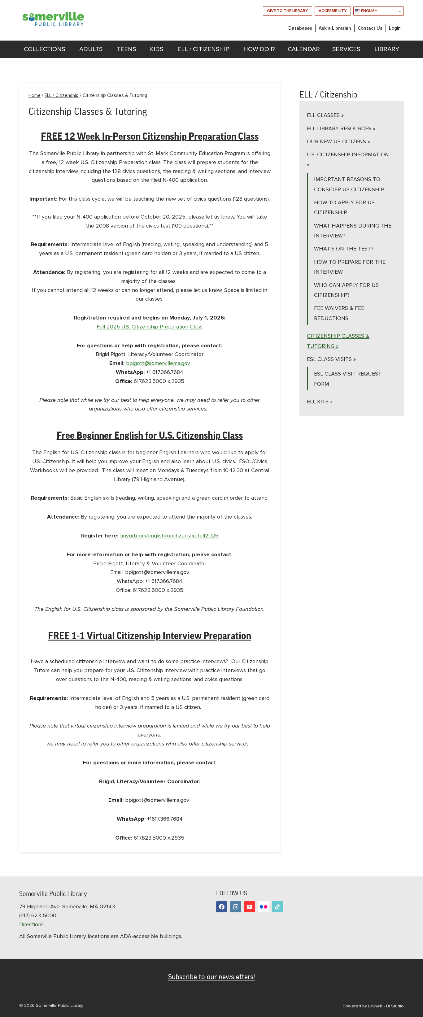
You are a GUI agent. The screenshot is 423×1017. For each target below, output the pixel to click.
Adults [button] (90, 49)
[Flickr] (263, 906)
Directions (31, 924)
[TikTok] (277, 906)
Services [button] (346, 49)
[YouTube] (249, 906)
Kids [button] (156, 49)
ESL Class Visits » (331, 359)
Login (395, 28)
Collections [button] (44, 49)
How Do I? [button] (259, 49)
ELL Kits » (320, 401)
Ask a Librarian (335, 28)
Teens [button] (126, 49)
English (368, 10)
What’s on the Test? (343, 248)
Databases (300, 28)
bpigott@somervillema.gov (158, 363)
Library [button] (386, 49)
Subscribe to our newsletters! (211, 976)
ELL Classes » (325, 115)
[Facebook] (221, 906)
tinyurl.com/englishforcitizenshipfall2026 (169, 535)
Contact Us (370, 28)
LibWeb (375, 1006)
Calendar (304, 49)
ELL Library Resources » (341, 128)
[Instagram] (235, 906)
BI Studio (395, 1006)
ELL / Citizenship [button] (203, 49)
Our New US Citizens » (338, 141)
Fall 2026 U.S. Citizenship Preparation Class (150, 326)
